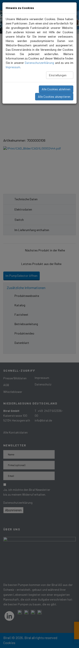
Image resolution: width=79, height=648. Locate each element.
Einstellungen (58, 75)
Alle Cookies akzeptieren (54, 96)
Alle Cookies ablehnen (56, 89)
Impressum (13, 67)
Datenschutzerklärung (39, 62)
